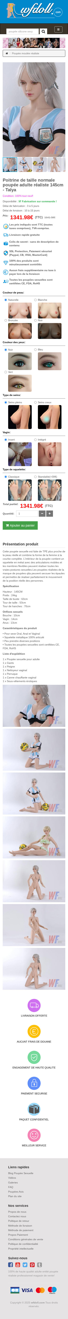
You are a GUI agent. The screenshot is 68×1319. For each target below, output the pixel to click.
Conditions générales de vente (25, 1239)
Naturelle (13, 299)
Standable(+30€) (47, 476)
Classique (13, 476)
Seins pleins (15, 402)
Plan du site (15, 1196)
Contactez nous (17, 1216)
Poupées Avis (16, 1191)
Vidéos (12, 1177)
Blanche (42, 299)
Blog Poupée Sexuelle (20, 1173)
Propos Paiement (18, 1234)
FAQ (10, 1187)
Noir (40, 320)
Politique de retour (18, 1220)
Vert (10, 372)
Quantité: (8, 513)
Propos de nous (17, 1211)
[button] (6, 110)
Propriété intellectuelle (21, 1248)
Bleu (40, 349)
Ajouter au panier (22, 525)
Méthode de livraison (20, 1225)
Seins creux (44, 402)
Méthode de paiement (20, 1230)
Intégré (42, 439)
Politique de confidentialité (23, 1243)
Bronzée (13, 320)
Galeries (13, 1182)
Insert (11, 439)
